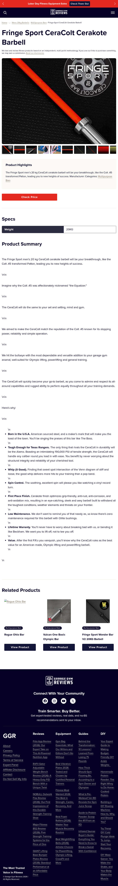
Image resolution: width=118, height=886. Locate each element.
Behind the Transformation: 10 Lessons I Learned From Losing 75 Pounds (87, 751)
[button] (3, 3)
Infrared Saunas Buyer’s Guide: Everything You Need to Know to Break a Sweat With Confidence (88, 841)
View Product (20, 647)
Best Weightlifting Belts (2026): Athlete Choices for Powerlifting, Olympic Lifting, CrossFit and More (65, 850)
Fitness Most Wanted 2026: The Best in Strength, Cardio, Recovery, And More (65, 799)
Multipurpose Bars (39, 22)
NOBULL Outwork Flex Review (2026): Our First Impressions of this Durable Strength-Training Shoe (42, 805)
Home (4, 22)
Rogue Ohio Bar (14, 635)
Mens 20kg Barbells (20, 22)
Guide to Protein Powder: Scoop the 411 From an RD (87, 818)
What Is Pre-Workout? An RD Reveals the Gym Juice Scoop (88, 800)
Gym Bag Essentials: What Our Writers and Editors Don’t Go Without (64, 749)
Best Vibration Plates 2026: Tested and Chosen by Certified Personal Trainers (65, 773)
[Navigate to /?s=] (5, 12)
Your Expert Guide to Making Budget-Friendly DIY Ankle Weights (107, 753)
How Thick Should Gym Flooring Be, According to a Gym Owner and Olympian (87, 777)
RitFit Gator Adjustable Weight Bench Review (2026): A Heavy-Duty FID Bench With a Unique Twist (42, 775)
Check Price (29, 197)
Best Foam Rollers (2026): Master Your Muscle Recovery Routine (65, 824)
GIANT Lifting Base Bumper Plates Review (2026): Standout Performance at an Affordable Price (42, 862)
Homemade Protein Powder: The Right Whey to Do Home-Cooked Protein (107, 783)
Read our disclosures (35, 53)
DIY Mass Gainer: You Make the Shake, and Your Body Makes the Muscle (107, 866)
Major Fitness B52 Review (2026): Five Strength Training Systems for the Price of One (42, 834)
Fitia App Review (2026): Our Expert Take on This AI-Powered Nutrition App (42, 749)
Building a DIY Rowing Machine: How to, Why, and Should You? (108, 811)
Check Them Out (80, 3)
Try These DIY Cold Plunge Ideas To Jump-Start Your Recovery (107, 838)
